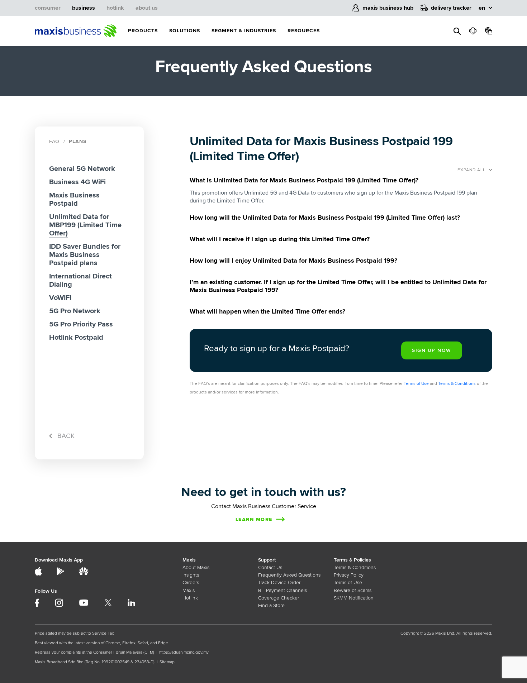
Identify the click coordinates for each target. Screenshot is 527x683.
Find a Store (271, 605)
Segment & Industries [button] (244, 31)
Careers (190, 582)
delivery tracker (451, 7)
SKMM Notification (354, 598)
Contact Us (270, 567)
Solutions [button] (184, 31)
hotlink (115, 7)
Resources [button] (304, 31)
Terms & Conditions (457, 383)
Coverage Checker (278, 598)
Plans (77, 141)
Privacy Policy (349, 575)
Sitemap (167, 662)
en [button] (482, 7)
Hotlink (190, 598)
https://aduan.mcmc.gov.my (184, 652)
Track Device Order (279, 582)
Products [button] (143, 31)
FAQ (54, 141)
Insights (190, 575)
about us (147, 7)
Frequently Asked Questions (289, 575)
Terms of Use (416, 383)
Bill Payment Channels (282, 590)
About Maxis (195, 567)
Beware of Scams (352, 590)
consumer (48, 7)
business (83, 7)
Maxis (188, 590)
